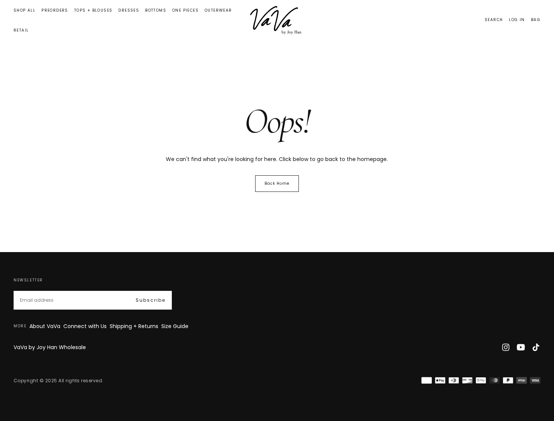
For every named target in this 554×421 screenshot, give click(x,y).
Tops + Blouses (93, 10)
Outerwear (218, 10)
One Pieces (185, 10)
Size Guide (174, 326)
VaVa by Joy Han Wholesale (50, 347)
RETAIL (21, 30)
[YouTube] (520, 347)
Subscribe (150, 300)
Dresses (128, 10)
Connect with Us (85, 326)
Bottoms (155, 10)
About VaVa (44, 326)
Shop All (24, 10)
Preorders (54, 10)
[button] (494, 20)
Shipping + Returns (134, 326)
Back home (277, 183)
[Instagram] (505, 347)
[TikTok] (535, 347)
